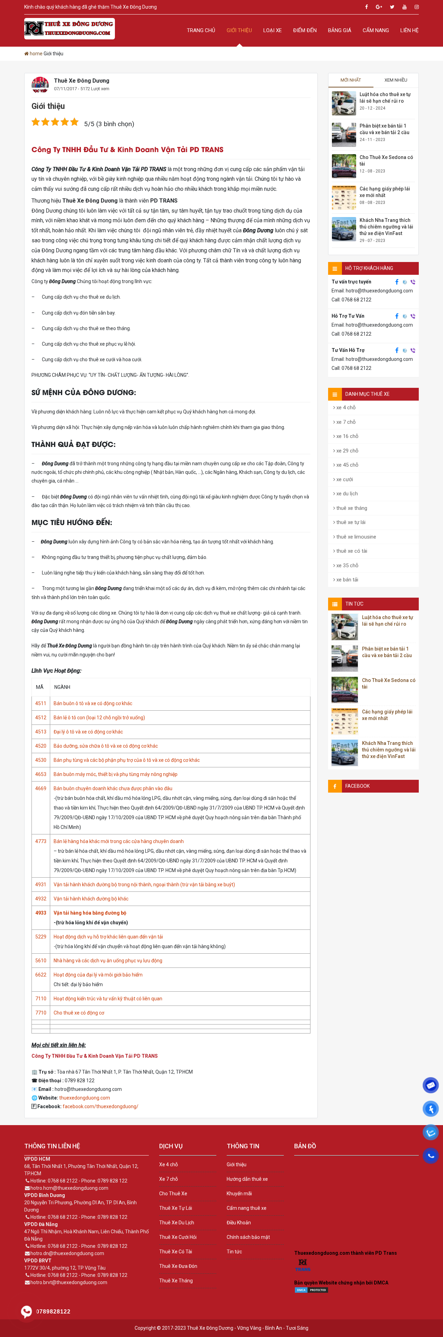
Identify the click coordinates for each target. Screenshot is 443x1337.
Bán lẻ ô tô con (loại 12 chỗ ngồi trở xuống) (99, 717)
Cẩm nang (376, 30)
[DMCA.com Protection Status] (311, 1292)
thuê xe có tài (351, 551)
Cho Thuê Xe (173, 1193)
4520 (40, 746)
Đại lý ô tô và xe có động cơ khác (88, 732)
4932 (40, 898)
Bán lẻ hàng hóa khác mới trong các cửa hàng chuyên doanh (119, 841)
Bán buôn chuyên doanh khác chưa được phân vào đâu (113, 788)
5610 (40, 960)
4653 (40, 774)
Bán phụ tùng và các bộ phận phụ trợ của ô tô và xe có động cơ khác (127, 760)
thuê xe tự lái (350, 522)
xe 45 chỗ (347, 465)
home (36, 53)
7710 (40, 1013)
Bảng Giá (339, 30)
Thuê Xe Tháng (176, 1280)
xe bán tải (346, 580)
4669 (40, 788)
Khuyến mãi (239, 1193)
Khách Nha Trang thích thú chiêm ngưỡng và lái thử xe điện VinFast (386, 226)
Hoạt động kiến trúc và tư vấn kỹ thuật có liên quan (108, 998)
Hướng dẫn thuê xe (247, 1179)
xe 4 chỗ (345, 407)
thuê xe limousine (355, 537)
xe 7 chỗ (345, 422)
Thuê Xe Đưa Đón (178, 1266)
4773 (40, 841)
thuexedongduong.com (84, 1098)
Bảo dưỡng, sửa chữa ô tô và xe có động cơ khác (106, 746)
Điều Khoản (239, 1222)
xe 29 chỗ (347, 451)
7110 (40, 998)
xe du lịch (346, 493)
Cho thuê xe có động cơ (79, 1013)
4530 (40, 760)
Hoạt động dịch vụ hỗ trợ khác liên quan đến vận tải (108, 936)
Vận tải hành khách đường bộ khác (91, 898)
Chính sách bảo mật (248, 1237)
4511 (40, 703)
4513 (40, 732)
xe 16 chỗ (347, 436)
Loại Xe (272, 30)
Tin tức (234, 1251)
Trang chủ (201, 30)
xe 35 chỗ (347, 565)
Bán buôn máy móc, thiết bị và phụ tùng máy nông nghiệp (116, 774)
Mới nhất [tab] (351, 80)
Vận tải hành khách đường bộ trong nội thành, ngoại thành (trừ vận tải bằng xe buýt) (144, 884)
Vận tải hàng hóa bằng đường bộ (90, 913)
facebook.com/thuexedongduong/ (100, 1106)
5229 (40, 936)
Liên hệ (409, 30)
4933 (40, 913)
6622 (40, 975)
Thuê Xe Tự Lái (175, 1208)
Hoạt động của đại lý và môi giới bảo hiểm (98, 975)
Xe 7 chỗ (168, 1179)
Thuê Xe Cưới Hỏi (178, 1237)
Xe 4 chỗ (168, 1164)
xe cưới (344, 479)
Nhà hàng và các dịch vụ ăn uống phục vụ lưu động (108, 960)
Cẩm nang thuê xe (246, 1208)
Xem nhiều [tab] (396, 80)
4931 (40, 884)
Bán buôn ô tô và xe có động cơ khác (93, 703)
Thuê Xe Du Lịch (176, 1222)
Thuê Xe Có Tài (175, 1251)
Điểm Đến (305, 30)
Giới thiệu (239, 30)
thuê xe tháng (351, 508)
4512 (40, 717)
